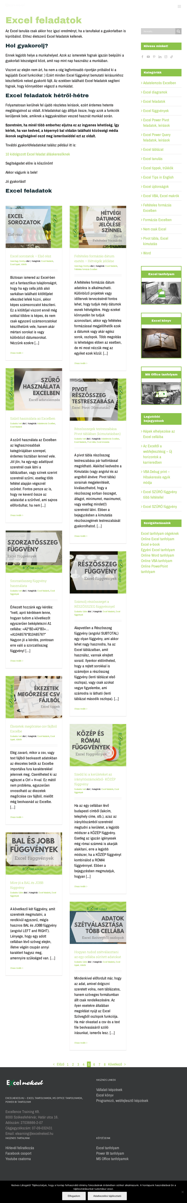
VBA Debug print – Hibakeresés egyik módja (156, 477)
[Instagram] (165, 56)
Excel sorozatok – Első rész (30, 256)
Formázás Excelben (157, 219)
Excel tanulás (153, 158)
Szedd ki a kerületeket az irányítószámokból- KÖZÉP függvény (95, 779)
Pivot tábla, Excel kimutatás (98, 442)
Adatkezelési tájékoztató (107, 1195)
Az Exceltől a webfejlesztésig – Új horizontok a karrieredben (157, 454)
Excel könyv (105, 1095)
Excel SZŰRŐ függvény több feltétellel (160, 494)
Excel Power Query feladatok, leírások (157, 137)
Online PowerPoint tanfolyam (154, 568)
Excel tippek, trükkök (18, 264)
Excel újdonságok (156, 186)
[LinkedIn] (160, 56)
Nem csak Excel (154, 229)
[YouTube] (148, 56)
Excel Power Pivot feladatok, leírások (156, 122)
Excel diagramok (155, 92)
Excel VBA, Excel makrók (161, 195)
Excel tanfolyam (107, 1147)
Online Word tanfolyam (157, 555)
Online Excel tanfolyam (157, 538)
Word (147, 253)
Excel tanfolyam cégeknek (160, 533)
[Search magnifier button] (178, 31)
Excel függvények (156, 110)
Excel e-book (150, 544)
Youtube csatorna (18, 1158)
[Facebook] (142, 56)
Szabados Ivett (16, 423)
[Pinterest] (154, 56)
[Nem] (182, 1192)
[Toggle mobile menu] (180, 6)
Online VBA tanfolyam (156, 560)
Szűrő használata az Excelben (32, 418)
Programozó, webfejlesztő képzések (122, 1100)
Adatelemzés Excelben (46, 423)
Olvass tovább (15, 352)
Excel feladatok (47, 261)
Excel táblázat (153, 149)
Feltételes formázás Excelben (85, 269)
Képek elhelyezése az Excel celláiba (159, 434)
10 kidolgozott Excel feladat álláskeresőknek (37, 154)
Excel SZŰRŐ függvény (160, 506)
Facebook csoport (18, 1153)
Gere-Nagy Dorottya (18, 261)
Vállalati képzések (109, 1089)
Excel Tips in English (158, 177)
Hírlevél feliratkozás (19, 1147)
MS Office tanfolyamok (112, 1158)
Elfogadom (74, 1195)
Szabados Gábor (80, 611)
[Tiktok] (171, 56)
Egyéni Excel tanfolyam (158, 549)
